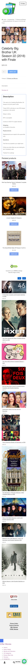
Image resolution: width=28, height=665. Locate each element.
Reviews (6, 657)
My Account (4, 662)
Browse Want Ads (8, 655)
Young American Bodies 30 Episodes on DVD (13, 442)
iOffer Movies (5, 644)
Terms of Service (14, 625)
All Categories (7, 653)
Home (4, 19)
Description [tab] (5, 86)
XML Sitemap (14, 627)
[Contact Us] (24, 661)
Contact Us (6, 659)
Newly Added (7, 649)
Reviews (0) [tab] (5, 90)
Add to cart (12, 72)
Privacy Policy (14, 623)
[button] (24, 29)
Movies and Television (9, 651)
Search (14, 662)
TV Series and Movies (20, 19)
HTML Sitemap (14, 629)
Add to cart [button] (14, 190)
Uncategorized (10, 19)
